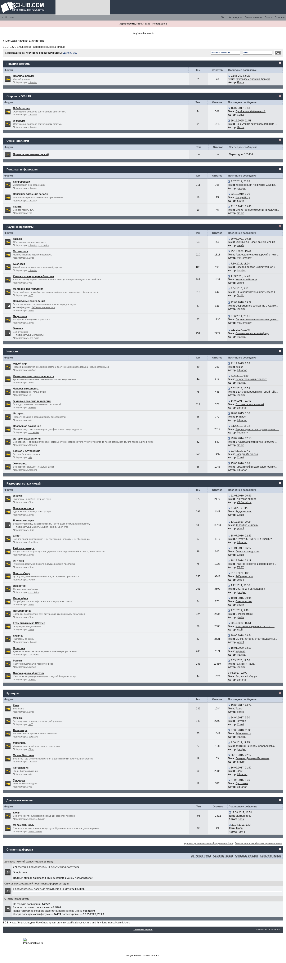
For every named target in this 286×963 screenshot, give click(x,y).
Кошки (239, 366)
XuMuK (32, 679)
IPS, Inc (155, 955)
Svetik (240, 200)
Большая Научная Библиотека (24, 40)
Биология (19, 264)
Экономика (20, 463)
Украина (240, 651)
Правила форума (18, 63)
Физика (17, 238)
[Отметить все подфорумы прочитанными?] (7, 305)
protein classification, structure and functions (82, 922)
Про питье (242, 783)
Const (240, 114)
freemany (242, 432)
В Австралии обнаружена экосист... (256, 441)
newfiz (240, 245)
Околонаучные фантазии (28, 673)
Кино (16, 705)
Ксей (240, 629)
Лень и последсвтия (247, 551)
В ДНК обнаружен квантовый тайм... (257, 391)
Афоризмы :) (243, 733)
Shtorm (241, 761)
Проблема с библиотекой (250, 111)
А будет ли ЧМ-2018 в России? (254, 539)
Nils (30, 420)
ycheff (240, 282)
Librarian (32, 82)
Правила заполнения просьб (31, 154)
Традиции (19, 780)
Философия (20, 598)
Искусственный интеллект (251, 379)
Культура (12, 693)
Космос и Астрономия (26, 451)
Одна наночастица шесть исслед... (256, 292)
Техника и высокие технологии (32, 401)
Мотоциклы (38, 335)
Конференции (21, 181)
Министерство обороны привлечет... (257, 209)
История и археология (27, 438)
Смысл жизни (244, 601)
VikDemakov (244, 258)
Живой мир (20, 363)
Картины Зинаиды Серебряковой (255, 746)
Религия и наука (245, 663)
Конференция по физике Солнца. (256, 184)
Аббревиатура (244, 576)
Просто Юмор (21, 573)
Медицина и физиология (28, 288)
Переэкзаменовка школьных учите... (257, 319)
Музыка (18, 718)
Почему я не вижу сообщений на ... (256, 123)
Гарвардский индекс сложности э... (256, 466)
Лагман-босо (243, 815)
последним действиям (50, 878)
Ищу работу (243, 197)
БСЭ (5, 46)
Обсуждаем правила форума (253, 79)
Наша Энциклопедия (22, 922)
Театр (239, 708)
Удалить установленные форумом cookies (208, 843)
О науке (18, 495)
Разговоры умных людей (23, 483)
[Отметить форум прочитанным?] (7, 78)
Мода (239, 828)
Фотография (20, 767)
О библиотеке (21, 108)
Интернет (19, 413)
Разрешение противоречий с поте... (257, 254)
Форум (129, 955)
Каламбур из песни (247, 525)
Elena (240, 82)
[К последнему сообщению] (229, 75)
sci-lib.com (7, 17)
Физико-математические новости (33, 376)
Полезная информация (22, 169)
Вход (147, 23)
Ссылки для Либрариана (250, 588)
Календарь (235, 17)
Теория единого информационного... (257, 429)
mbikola (32, 370)
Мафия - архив (48, 527)
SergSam (33, 542)
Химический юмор (246, 279)
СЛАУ (240, 567)
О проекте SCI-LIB (18, 96)
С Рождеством (244, 613)
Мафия (35, 527)
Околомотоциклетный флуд (252, 333)
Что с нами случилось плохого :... (255, 626)
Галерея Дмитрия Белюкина (252, 758)
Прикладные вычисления (29, 301)
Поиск (268, 17)
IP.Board (138, 955)
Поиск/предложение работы (30, 194)
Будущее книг (244, 511)
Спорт (17, 535)
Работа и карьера (24, 548)
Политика (19, 648)
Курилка (18, 635)
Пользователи (253, 17)
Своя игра (63, 527)
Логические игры (23, 520)
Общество (19, 585)
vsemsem (89, 910)
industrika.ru (115, 922)
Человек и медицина (26, 388)
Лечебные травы (46, 922)
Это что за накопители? (250, 404)
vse (30, 213)
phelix (240, 604)
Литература (20, 730)
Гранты (17, 206)
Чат (223, 17)
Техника (18, 328)
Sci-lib (240, 213)
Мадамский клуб (23, 825)
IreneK (31, 819)
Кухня (16, 812)
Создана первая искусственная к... (256, 267)
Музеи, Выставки (23, 755)
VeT (30, 295)
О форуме (19, 120)
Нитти (240, 127)
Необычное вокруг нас (27, 426)
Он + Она (18, 560)
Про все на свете (23, 508)
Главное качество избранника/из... (256, 563)
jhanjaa (241, 188)
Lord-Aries (44, 245)
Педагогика (20, 316)
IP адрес (241, 416)
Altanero (32, 445)
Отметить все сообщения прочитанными (258, 843)
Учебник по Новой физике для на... (256, 242)
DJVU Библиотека (20, 46)
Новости (12, 351)
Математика (20, 251)
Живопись (19, 742)
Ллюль (241, 831)
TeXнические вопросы (43, 307)
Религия (18, 660)
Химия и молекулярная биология (33, 276)
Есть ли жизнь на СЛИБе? (29, 623)
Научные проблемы (19, 226)
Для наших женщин (19, 800)
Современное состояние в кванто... (257, 305)
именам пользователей (79, 878)
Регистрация (158, 23)
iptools (126, 922)
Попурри (241, 720)
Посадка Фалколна (247, 454)
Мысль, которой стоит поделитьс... (256, 638)
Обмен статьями (17, 140)
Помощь (280, 17)
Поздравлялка (22, 610)
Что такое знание (246, 499)
